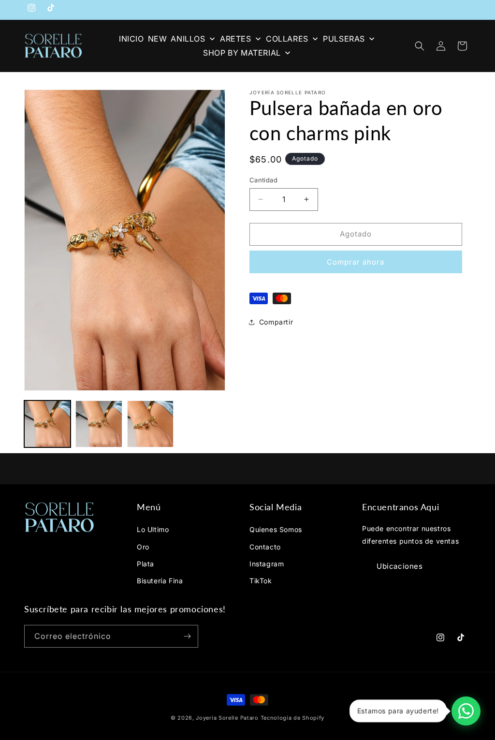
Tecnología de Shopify (293, 717)
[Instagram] (31, 9)
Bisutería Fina (160, 581)
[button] (419, 46)
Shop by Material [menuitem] (242, 53)
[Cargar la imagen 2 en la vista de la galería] (98, 423)
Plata (145, 564)
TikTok (260, 581)
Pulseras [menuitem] (344, 39)
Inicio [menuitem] (131, 39)
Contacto (265, 547)
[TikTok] (51, 9)
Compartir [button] (276, 322)
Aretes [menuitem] (235, 39)
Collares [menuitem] (287, 39)
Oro (143, 547)
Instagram (266, 564)
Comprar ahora (355, 261)
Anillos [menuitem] (188, 39)
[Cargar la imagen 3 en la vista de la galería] (150, 423)
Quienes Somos (275, 529)
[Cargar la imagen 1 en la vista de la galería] (47, 423)
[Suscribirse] (187, 636)
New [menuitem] (157, 39)
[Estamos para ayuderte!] (465, 710)
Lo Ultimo (153, 529)
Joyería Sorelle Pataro (227, 717)
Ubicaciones (400, 566)
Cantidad (263, 180)
